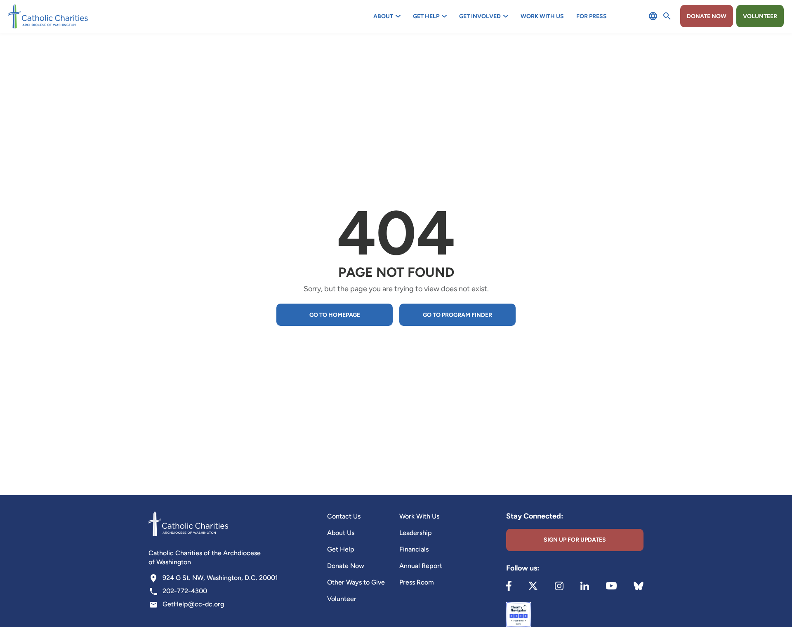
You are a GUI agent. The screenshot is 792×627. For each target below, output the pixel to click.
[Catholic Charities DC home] (48, 16)
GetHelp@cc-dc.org (193, 604)
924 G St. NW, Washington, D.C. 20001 (220, 578)
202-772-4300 (185, 591)
